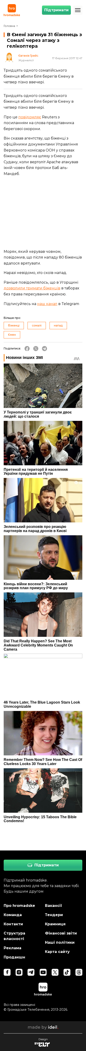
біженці (13, 325)
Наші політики (60, 942)
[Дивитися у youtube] (43, 972)
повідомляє (29, 117)
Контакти (13, 924)
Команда (13, 915)
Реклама (12, 948)
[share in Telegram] (44, 348)
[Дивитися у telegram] (31, 972)
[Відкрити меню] (77, 10)
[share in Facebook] (27, 348)
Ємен (12, 334)
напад (58, 325)
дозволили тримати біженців (32, 288)
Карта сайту (57, 951)
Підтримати (56, 10)
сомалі (37, 325)
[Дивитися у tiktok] (67, 972)
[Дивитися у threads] (78, 972)
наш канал (47, 304)
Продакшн (14, 957)
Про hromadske (19, 905)
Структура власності (14, 936)
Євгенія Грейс (28, 55)
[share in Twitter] (35, 348)
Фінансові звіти (61, 933)
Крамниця (55, 924)
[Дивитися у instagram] (19, 972)
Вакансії (53, 905)
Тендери (54, 915)
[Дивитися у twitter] (55, 972)
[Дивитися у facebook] (7, 972)
